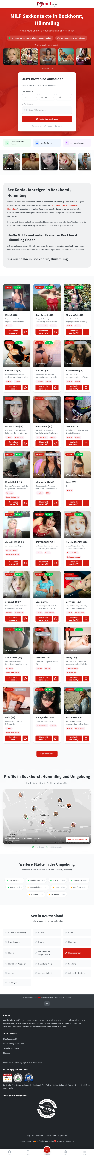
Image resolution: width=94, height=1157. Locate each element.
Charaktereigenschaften (13, 1043)
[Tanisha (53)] (33, 808)
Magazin (6, 1053)
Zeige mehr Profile (47, 753)
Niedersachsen (47, 997)
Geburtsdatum (27, 91)
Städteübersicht (10, 1039)
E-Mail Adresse (27, 104)
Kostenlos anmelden (76, 839)
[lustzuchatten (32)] (55, 813)
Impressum (62, 1135)
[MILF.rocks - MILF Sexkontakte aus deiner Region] (47, 4)
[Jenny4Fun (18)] (20, 794)
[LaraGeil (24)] (69, 805)
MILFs (25, 997)
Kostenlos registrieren (48, 119)
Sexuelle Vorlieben (11, 1048)
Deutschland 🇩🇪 (34, 997)
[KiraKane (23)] (60, 800)
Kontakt (39, 1135)
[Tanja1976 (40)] (42, 822)
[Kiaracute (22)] (73, 824)
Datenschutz (50, 1135)
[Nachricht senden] (25, 332)
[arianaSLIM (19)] (25, 816)
